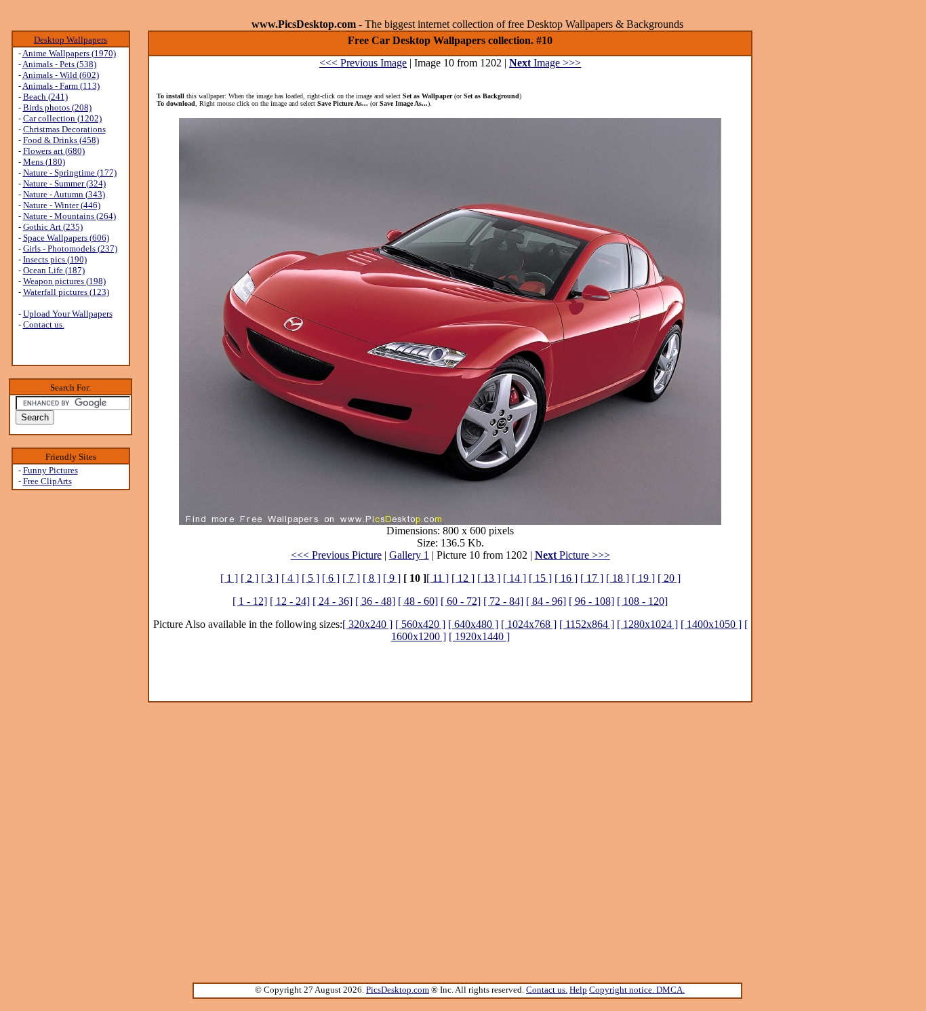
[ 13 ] (488, 578)
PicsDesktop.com (397, 990)
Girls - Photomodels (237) (70, 248)
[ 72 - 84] (503, 601)
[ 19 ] (643, 578)
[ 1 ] (229, 578)
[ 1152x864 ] (586, 624)
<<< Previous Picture (336, 555)
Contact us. (43, 324)
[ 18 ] (617, 578)
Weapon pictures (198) (64, 281)
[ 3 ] (270, 578)
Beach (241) (45, 97)
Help (578, 990)
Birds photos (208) (57, 107)
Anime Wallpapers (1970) (69, 53)
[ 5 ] (310, 578)
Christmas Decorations (64, 129)
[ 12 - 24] (290, 601)
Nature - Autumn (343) (64, 194)
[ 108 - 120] (642, 601)
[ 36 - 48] (375, 601)
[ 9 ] (392, 578)
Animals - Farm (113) (61, 86)
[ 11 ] (437, 578)
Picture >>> (572, 555)
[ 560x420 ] (420, 624)
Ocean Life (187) (54, 270)
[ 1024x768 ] (529, 624)
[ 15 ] (540, 578)
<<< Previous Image (363, 62)
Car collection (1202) (62, 118)
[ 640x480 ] (473, 624)
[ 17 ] (591, 578)
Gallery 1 (409, 555)
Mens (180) (44, 162)
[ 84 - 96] (546, 601)
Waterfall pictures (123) (66, 292)
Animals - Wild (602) (60, 75)
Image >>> (545, 62)
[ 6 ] (331, 578)
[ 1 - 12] (250, 601)
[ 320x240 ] (367, 624)
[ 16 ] (566, 578)
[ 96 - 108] (591, 601)
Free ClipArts (47, 481)
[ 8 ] (371, 578)
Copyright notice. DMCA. (637, 990)
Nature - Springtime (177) (70, 172)
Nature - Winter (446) (61, 205)
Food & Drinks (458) (61, 140)
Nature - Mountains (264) (69, 216)
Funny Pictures (50, 470)
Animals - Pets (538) (59, 64)
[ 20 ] (669, 578)
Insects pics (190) (55, 259)
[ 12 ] (463, 578)
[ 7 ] (351, 578)
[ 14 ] (514, 578)
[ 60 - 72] (461, 601)
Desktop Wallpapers (70, 40)
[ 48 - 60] (418, 601)
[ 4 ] (290, 578)
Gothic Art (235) (53, 227)
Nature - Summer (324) (64, 183)
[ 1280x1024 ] (647, 624)
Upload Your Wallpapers (68, 314)
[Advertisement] (70, 705)
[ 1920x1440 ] (479, 636)
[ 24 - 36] (333, 601)
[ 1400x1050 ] (711, 624)
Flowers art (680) (54, 151)
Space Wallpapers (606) (66, 238)
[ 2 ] (249, 578)
